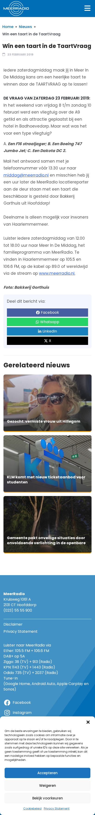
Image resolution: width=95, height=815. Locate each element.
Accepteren (47, 773)
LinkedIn (49, 331)
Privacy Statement (56, 808)
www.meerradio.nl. (57, 273)
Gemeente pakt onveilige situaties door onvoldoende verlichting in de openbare (46, 540)
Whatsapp (49, 321)
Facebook (50, 312)
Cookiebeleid (32, 808)
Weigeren (47, 785)
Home (7, 26)
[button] (88, 722)
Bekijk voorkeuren (47, 798)
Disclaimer (13, 624)
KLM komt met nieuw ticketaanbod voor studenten (46, 479)
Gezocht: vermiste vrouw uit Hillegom (43, 421)
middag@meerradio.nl (26, 175)
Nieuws (25, 26)
